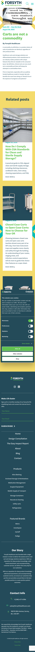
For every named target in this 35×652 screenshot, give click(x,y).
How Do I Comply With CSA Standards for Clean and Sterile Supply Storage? (17, 152)
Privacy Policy (17, 642)
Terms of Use (17, 645)
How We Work (16, 27)
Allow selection (17, 354)
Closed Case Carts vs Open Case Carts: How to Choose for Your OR (17, 229)
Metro (17, 524)
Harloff (17, 532)
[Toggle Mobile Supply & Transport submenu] (27, 491)
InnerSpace (17, 528)
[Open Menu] (32, 4)
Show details (26, 343)
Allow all (17, 348)
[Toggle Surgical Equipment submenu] (24, 487)
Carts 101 (6, 27)
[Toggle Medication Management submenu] (26, 482)
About (18, 448)
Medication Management (16, 483)
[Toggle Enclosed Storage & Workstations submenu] (29, 478)
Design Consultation (18, 438)
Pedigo (17, 536)
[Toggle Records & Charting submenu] (24, 499)
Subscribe (7, 426)
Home (18, 433)
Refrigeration (16, 508)
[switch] (30, 326)
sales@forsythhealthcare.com (20, 606)
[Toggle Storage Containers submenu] (24, 495)
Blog (18, 453)
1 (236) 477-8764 (20, 599)
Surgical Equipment (17, 487)
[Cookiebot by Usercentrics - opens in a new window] (25, 292)
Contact (17, 458)
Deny (17, 359)
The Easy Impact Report (18, 443)
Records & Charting (17, 500)
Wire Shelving (16, 475)
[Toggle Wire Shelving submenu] (22, 474)
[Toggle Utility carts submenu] (22, 504)
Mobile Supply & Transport (17, 491)
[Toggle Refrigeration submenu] (22, 508)
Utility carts (17, 504)
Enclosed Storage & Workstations (16, 479)
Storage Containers (16, 496)
